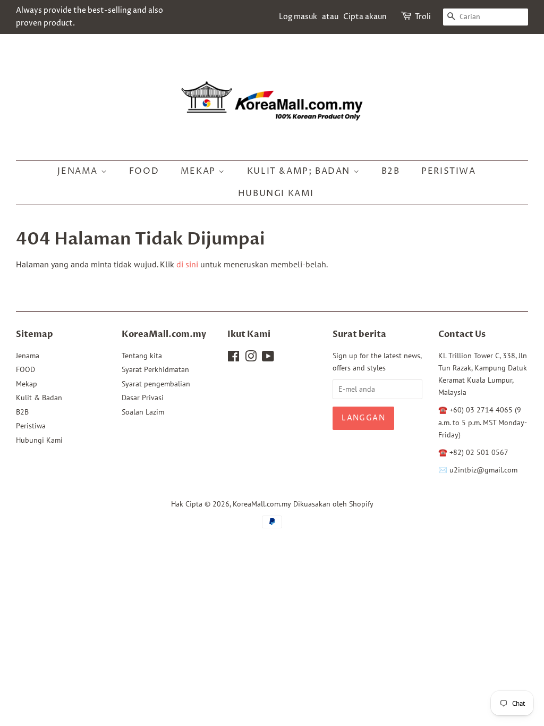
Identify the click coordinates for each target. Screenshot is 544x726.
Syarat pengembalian (156, 384)
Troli (423, 17)
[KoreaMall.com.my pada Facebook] (233, 358)
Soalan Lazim (143, 412)
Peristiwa (448, 171)
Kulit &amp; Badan (300, 171)
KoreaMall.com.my (262, 504)
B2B (390, 171)
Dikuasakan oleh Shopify (333, 504)
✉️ (443, 470)
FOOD (144, 171)
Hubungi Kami (276, 193)
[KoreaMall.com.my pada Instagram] (251, 358)
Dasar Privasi (143, 397)
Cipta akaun (365, 17)
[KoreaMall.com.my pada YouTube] (268, 358)
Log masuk (298, 17)
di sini (187, 264)
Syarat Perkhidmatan (155, 369)
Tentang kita (142, 355)
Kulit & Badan (39, 397)
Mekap (200, 171)
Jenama (78, 171)
